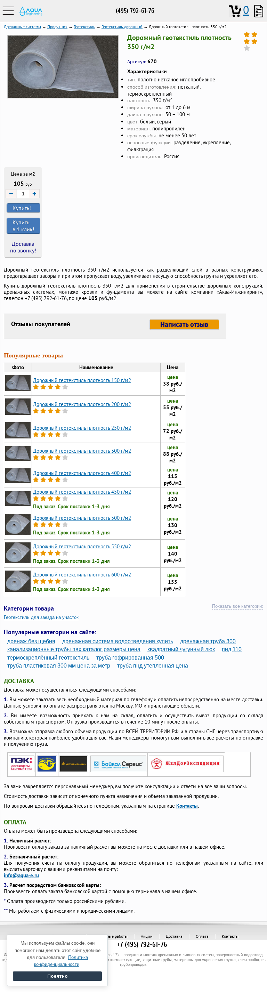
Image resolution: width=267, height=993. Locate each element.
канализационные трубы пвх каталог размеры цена (73, 649)
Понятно (57, 976)
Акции (147, 936)
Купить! (22, 207)
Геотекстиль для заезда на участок (41, 617)
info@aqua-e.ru (21, 875)
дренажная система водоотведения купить (117, 641)
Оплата (202, 936)
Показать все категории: (237, 606)
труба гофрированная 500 (130, 658)
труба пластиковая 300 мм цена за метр (58, 666)
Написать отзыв (184, 324)
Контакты (187, 805)
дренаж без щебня (31, 641)
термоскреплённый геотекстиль (48, 658)
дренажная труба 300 (208, 641)
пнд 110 (232, 649)
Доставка (174, 936)
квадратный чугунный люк (181, 649)
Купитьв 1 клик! (23, 226)
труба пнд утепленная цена (152, 666)
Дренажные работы (110, 936)
